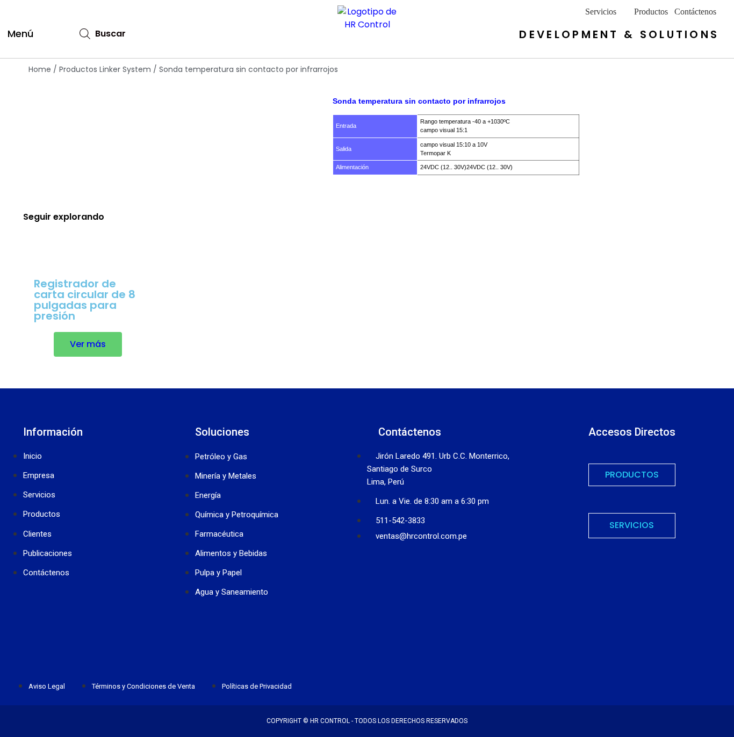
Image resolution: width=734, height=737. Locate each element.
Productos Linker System (105, 69)
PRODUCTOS (632, 474)
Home (39, 69)
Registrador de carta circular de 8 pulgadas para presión (84, 299)
